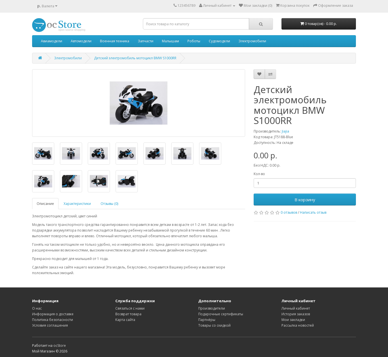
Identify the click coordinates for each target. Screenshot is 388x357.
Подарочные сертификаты (220, 314)
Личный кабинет (295, 308)
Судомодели (219, 41)
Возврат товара (128, 314)
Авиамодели (51, 41)
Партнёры (206, 319)
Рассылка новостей (297, 325)
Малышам (170, 41)
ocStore (59, 345)
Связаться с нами (130, 308)
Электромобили (252, 41)
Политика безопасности (52, 319)
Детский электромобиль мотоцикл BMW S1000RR (135, 58)
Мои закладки (293, 319)
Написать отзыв (313, 212)
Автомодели (81, 41)
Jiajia (285, 131)
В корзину (305, 199)
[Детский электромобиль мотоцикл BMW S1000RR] (138, 103)
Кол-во (259, 173)
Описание (45, 203)
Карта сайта (125, 319)
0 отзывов (289, 212)
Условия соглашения (50, 325)
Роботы (193, 41)
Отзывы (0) (109, 203)
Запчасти (145, 41)
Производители (211, 308)
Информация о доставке (53, 314)
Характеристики (77, 203)
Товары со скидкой (214, 325)
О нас (37, 308)
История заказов (295, 314)
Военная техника (114, 41)
